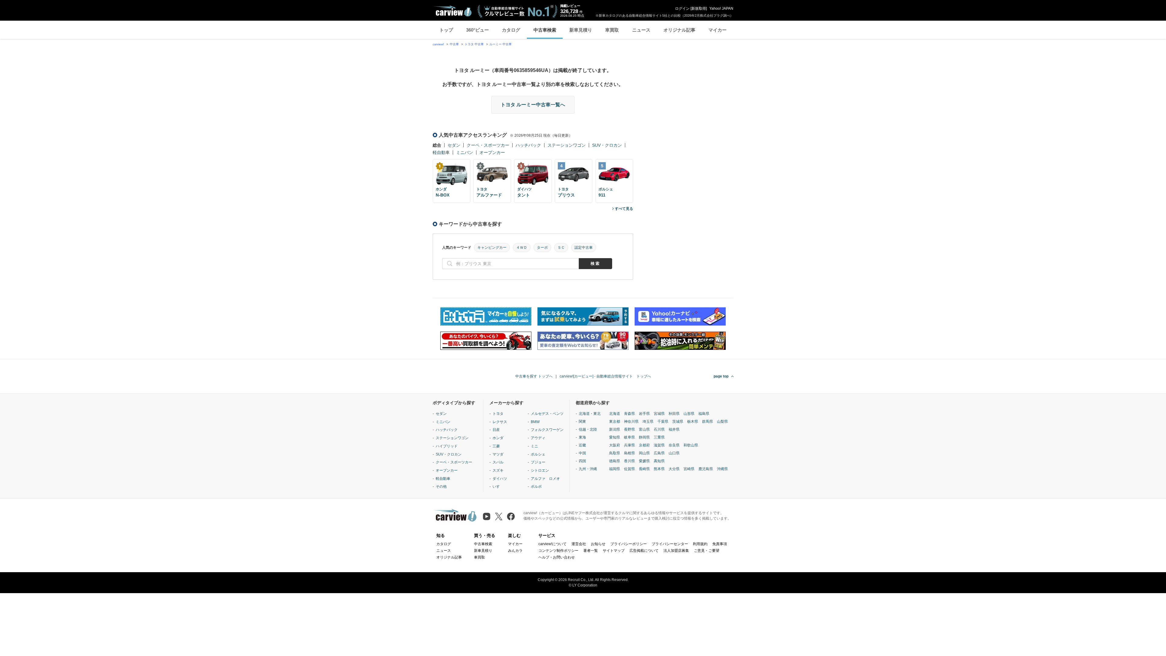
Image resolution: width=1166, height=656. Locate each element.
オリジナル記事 (679, 29)
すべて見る (624, 209)
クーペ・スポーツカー (488, 145)
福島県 (703, 414)
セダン (454, 145)
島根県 (629, 453)
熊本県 (659, 469)
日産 (496, 430)
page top (721, 376)
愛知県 (614, 437)
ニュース (641, 29)
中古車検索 (545, 29)
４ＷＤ (521, 247)
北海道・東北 (590, 414)
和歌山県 (691, 445)
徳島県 (614, 461)
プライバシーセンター (670, 544)
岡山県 (644, 453)
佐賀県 (629, 469)
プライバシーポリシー (628, 544)
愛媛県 (644, 461)
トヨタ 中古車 (474, 44)
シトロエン (540, 470)
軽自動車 (441, 152)
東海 (582, 437)
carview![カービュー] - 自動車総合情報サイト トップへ (605, 376)
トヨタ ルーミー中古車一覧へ (533, 104)
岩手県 (644, 414)
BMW (535, 422)
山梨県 (722, 421)
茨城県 (677, 421)
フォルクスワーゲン (547, 430)
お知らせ (598, 544)
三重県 (659, 437)
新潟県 (614, 429)
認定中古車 (583, 247)
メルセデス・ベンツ (547, 414)
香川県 (629, 461)
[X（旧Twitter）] (499, 516)
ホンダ (498, 438)
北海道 (614, 414)
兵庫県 (629, 445)
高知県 (659, 461)
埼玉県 (648, 421)
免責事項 (719, 544)
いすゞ (498, 486)
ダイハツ (500, 479)
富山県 (644, 429)
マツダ (498, 454)
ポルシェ (538, 454)
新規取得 (698, 8)
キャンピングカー (491, 247)
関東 (582, 421)
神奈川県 (631, 421)
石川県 (659, 429)
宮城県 (659, 414)
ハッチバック (528, 145)
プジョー (538, 462)
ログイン (682, 8)
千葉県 (662, 421)
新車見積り (580, 29)
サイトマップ (614, 550)
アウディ (538, 438)
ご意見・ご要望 (706, 550)
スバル (498, 462)
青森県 (629, 414)
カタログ (511, 29)
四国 (582, 461)
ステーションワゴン (566, 145)
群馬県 (707, 421)
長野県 (629, 429)
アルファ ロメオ (545, 479)
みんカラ (515, 550)
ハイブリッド (447, 446)
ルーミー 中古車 (500, 44)
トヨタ (498, 414)
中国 (582, 453)
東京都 (614, 421)
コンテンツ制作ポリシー (558, 550)
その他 (441, 486)
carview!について (552, 544)
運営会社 (578, 544)
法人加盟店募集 (676, 550)
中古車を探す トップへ (534, 376)
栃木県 (692, 421)
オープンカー (492, 152)
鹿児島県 (705, 469)
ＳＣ (561, 247)
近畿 (582, 445)
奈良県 (674, 445)
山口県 (674, 453)
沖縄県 (722, 469)
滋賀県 (659, 445)
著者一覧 (590, 550)
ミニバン (464, 152)
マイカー (717, 29)
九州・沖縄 (588, 469)
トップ (446, 29)
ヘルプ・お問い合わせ (556, 557)
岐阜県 (629, 437)
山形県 (689, 414)
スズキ (498, 470)
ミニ (534, 446)
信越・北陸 (588, 429)
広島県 (659, 453)
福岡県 (614, 469)
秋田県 (674, 414)
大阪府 (614, 445)
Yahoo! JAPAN (721, 8)
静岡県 (644, 437)
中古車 (454, 44)
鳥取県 (614, 453)
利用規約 (700, 544)
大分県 (674, 469)
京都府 (644, 445)
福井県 (674, 429)
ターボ (542, 247)
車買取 (612, 29)
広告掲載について (644, 550)
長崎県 (644, 469)
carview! (438, 44)
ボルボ (536, 486)
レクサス (500, 422)
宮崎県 (689, 469)
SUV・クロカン (607, 145)
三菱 (496, 446)
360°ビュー (477, 29)
